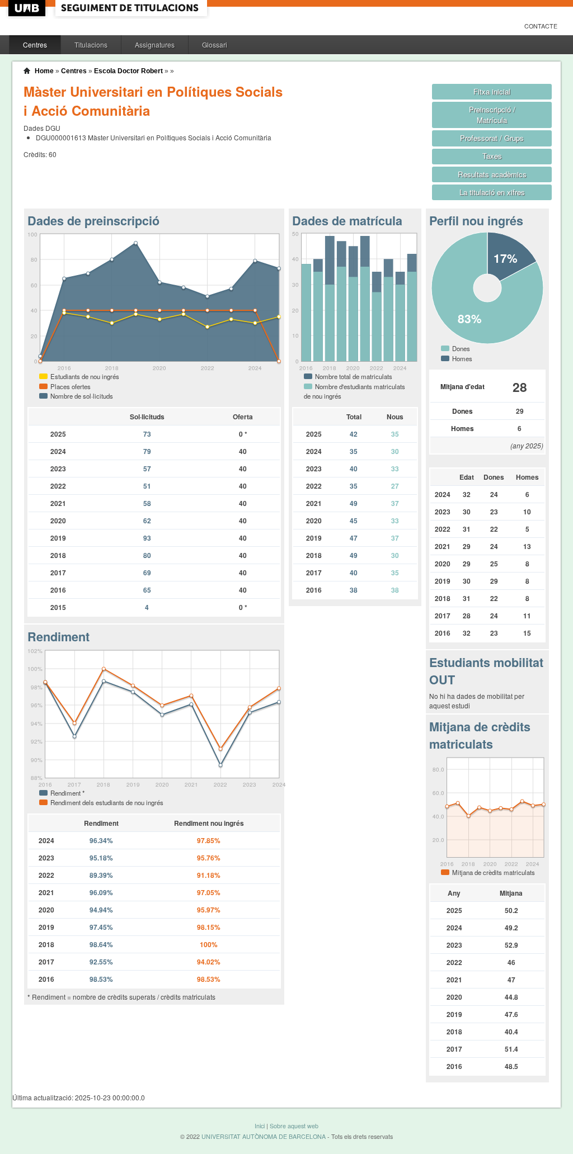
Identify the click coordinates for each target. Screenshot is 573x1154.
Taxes (492, 155)
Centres (35, 44)
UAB (28, 8)
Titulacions (90, 44)
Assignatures (155, 44)
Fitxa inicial (491, 91)
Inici (260, 1126)
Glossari (214, 44)
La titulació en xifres (492, 192)
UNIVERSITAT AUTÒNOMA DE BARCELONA (263, 1136)
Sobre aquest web (294, 1126)
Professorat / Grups (492, 138)
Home (44, 71)
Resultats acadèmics (492, 174)
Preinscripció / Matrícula (492, 114)
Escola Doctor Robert (128, 71)
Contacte (540, 26)
